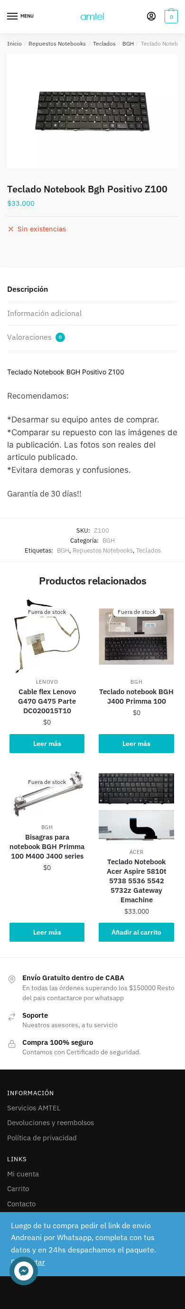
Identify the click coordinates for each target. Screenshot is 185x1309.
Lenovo (47, 681)
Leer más (47, 743)
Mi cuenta (23, 1173)
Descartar (28, 1262)
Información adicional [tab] (44, 313)
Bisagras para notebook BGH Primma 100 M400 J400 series (46, 846)
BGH (128, 43)
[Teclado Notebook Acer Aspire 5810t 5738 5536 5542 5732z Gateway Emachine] (136, 806)
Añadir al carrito (136, 932)
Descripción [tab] (27, 289)
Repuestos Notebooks (57, 43)
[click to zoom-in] (92, 111)
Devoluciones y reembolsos (50, 1122)
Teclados (104, 43)
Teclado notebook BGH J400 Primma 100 (136, 696)
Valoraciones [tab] (34, 337)
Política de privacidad (42, 1137)
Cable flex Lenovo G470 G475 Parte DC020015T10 (47, 701)
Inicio (14, 43)
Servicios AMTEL (34, 1107)
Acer (137, 852)
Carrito (18, 1188)
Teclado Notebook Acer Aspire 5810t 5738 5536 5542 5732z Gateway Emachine (136, 880)
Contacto (21, 1203)
